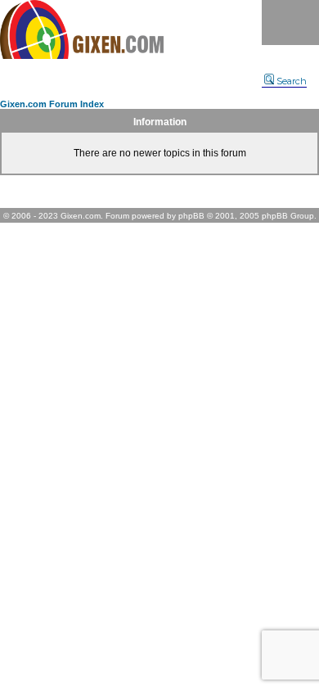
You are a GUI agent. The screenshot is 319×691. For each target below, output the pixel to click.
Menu (290, 22)
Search (291, 81)
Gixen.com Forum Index (52, 104)
